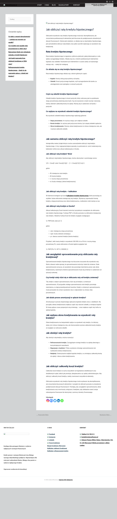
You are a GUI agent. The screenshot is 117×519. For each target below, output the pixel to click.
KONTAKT (76, 5)
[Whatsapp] (62, 400)
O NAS (47, 5)
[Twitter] (54, 400)
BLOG (54, 5)
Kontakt (11, 512)
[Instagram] (110, 1)
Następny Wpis (105, 415)
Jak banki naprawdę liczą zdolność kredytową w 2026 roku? (17, 61)
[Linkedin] (112, 1)
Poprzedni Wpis (42, 415)
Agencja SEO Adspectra (66, 480)
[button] (99, 5)
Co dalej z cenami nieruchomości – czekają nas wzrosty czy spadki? (19, 39)
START (39, 5)
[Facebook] (107, 1)
